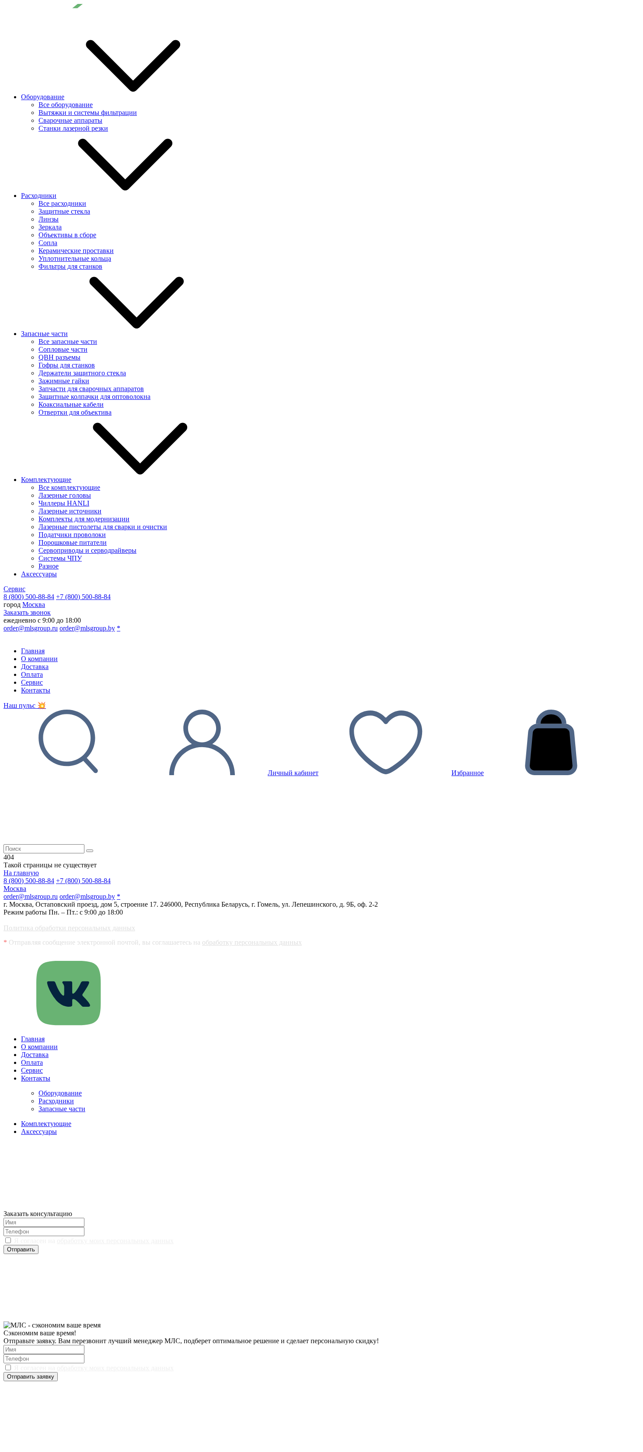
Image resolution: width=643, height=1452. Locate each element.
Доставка (35, 666)
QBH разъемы (59, 357)
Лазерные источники (69, 511)
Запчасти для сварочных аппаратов (91, 388)
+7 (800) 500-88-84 (83, 596)
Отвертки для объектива (75, 412)
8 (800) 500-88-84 (28, 596)
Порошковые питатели (72, 542)
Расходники (38, 195)
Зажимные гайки (63, 381)
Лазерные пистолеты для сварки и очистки (102, 526)
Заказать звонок (27, 612)
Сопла (47, 242)
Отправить (21, 1249)
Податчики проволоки (72, 534)
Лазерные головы (64, 495)
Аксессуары (39, 574)
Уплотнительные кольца (74, 258)
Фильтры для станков (70, 266)
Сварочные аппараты (70, 120)
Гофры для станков (66, 365)
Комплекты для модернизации (83, 519)
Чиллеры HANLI (63, 503)
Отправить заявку (30, 1376)
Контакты (35, 690)
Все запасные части (67, 341)
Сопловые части (62, 349)
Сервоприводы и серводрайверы (87, 550)
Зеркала (50, 227)
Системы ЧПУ (60, 558)
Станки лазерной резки (73, 128)
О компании (39, 658)
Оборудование (42, 96)
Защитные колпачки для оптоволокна (94, 396)
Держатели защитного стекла (82, 373)
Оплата (32, 674)
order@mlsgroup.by (87, 628)
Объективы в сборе (67, 235)
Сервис (14, 589)
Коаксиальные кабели (71, 404)
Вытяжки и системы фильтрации (87, 112)
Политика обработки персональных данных (69, 928)
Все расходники (62, 203)
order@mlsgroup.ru (30, 628)
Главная (33, 651)
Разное (48, 566)
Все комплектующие (69, 487)
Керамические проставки (76, 250)
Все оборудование (65, 104)
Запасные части (44, 333)
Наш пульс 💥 (24, 705)
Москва (33, 604)
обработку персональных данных (252, 942)
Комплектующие (46, 479)
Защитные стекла (64, 211)
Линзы (48, 219)
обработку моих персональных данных (115, 1240)
